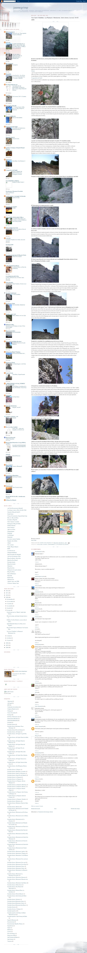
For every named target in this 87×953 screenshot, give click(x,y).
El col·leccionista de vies (12, 84)
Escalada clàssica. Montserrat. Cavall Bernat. (17, 855)
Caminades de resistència (13, 707)
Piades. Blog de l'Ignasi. (12, 546)
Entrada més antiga (75, 808)
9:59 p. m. (37, 642)
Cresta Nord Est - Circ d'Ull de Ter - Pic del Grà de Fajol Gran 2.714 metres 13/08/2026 (18, 77)
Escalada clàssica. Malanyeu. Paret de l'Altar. (17, 803)
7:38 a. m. (37, 690)
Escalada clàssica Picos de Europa (15, 730)
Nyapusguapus (10, 531)
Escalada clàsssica (11, 907)
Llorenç (37, 616)
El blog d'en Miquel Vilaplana (13, 352)
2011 (7, 593)
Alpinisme (9, 701)
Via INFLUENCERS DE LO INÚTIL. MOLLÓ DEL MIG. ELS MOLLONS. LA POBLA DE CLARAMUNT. (18, 46)
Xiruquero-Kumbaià (12, 552)
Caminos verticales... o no (12, 416)
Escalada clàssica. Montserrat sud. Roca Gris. (17, 833)
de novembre (10, 601)
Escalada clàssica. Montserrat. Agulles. (16, 851)
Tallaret (33, 71)
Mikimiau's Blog (10, 324)
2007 (7, 645)
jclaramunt (37, 592)
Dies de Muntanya (11, 573)
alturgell (8, 454)
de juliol (9, 608)
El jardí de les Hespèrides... (12, 475)
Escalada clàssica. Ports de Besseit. (15, 894)
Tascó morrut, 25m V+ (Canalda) (19, 96)
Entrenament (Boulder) (12, 718)
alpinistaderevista (39, 576)
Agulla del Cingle (15, 197)
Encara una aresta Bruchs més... (18, 353)
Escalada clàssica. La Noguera (14, 777)
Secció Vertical (10, 527)
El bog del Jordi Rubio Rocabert (13, 341)
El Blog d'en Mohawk (11, 500)
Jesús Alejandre (38, 706)
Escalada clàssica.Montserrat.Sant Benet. (16, 905)
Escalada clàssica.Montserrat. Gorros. (15, 903)
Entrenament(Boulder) (12, 720)
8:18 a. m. (37, 704)
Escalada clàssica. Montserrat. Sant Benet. (17, 883)
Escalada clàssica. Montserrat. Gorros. (16, 868)
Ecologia (9, 714)
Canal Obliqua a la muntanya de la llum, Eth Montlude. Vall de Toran (19, 387)
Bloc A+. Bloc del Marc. (13, 518)
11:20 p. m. (37, 681)
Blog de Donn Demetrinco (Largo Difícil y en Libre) (16, 443)
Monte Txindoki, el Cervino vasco (19, 283)
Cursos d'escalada (11, 713)
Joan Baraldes (38, 551)
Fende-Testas (10, 514)
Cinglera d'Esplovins (12, 709)
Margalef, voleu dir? (16, 407)
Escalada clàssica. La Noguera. (14, 779)
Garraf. (9, 927)
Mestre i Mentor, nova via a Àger (19, 315)
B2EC (8, 548)
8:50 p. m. (37, 607)
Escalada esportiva (11, 911)
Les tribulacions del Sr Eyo (12, 276)
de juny (9, 610)
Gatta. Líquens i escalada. (13, 521)
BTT (8, 705)
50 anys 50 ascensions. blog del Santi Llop (17, 516)
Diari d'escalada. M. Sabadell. (14, 554)
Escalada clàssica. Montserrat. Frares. (15, 866)
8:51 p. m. (37, 614)
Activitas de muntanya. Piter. (14, 556)
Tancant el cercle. (15, 138)
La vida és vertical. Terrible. (13, 539)
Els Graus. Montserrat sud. (13, 716)
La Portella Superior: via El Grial (19, 364)
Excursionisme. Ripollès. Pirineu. (15, 924)
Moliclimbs (8, 395)
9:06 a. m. (37, 715)
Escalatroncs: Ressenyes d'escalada (14, 191)
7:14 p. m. (37, 562)
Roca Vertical (9, 465)
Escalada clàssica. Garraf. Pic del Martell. (16, 775)
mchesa (36, 585)
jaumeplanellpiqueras (20, 671)
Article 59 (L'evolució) (17, 256)
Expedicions (10, 926)
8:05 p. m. (37, 574)
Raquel (36, 602)
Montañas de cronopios (11, 206)
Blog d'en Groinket (10, 331)
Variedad (14, 417)
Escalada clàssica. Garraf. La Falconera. (16, 773)
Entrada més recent (35, 808)
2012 (7, 590)
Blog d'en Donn (11, 571)
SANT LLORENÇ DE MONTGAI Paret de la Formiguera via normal (17, 173)
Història (9, 929)
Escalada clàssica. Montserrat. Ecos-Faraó (17, 864)
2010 (7, 595)
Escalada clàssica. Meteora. (13, 806)
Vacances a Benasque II (17, 466)
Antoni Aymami (38, 726)
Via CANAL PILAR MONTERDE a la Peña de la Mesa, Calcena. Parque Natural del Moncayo (19, 88)
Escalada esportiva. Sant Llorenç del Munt (17, 916)
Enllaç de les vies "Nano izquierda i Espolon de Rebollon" (19, 34)
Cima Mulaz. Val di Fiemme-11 (18, 161)
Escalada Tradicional (11, 293)
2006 (7, 647)
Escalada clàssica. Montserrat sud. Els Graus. (17, 812)
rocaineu (8, 95)
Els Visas (8, 53)
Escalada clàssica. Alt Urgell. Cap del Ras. (17, 733)
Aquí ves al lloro (11, 529)
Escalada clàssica (11, 724)
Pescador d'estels (11, 562)
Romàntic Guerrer (10, 137)
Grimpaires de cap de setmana (14, 570)
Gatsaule (37, 609)
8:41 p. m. (37, 600)
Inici (55, 808)
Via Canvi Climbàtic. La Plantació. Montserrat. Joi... (15, 632)
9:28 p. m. (37, 803)
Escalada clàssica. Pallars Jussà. (14, 885)
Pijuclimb (9, 575)
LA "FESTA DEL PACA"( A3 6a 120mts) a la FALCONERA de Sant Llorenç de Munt (19, 220)
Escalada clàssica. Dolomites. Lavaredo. (16, 771)
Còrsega (9, 711)
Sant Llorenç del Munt (12, 937)
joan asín (8, 42)
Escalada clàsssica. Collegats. (14, 909)
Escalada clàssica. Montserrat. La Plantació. (17, 870)
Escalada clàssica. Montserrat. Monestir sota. (17, 879)
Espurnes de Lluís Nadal (12, 126)
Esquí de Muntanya (11, 920)
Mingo (36, 735)
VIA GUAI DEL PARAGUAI (18, 305)
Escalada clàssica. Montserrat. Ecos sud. (16, 862)
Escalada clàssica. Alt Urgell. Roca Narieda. (17, 755)
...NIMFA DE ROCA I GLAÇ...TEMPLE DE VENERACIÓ (15, 384)
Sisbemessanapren (10, 32)
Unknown (37, 779)
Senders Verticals (11, 525)
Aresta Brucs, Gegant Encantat (18, 374)
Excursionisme (10, 922)
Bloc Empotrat (9, 63)
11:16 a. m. (37, 792)
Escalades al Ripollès (12, 519)
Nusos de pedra (9, 282)
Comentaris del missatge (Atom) (45, 812)
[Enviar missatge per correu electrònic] (68, 542)
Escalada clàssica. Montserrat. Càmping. (16, 853)
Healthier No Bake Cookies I (18, 182)
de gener (9, 640)
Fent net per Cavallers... (17, 476)
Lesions (9, 931)
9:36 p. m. (37, 750)
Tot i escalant (10, 545)
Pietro (36, 717)
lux (36, 629)
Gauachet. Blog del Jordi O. (13, 512)
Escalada (9, 722)
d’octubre (9, 603)
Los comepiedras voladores (12, 180)
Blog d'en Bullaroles (11, 116)
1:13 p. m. (37, 733)
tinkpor (9, 543)
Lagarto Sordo (9, 373)
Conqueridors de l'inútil (36, 78)
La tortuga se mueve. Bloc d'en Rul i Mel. (17, 510)
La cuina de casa (11, 550)
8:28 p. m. (37, 589)
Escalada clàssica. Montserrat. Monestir (16, 877)
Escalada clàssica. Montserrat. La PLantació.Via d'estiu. (53, 544)
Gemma (37, 683)
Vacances (9, 941)
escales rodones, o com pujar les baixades (16, 196)
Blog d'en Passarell (10, 437)
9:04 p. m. (37, 627)
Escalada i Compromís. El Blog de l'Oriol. (16, 255)
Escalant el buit (9, 244)
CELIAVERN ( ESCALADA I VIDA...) (15, 217)
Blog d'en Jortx (10, 568)
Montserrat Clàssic (10, 362)
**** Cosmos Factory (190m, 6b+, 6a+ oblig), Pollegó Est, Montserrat (18, 108)
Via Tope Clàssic (15, 396)
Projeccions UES (11, 935)
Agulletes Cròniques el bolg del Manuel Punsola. (15, 148)
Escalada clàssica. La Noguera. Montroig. (16, 784)
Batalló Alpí (10, 577)
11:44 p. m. (37, 777)
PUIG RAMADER (16, 332)
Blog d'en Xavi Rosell (12, 560)
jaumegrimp (20, 7)
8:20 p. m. (37, 583)
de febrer (9, 638)
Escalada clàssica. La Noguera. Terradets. (16, 799)
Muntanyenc (9, 159)
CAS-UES (8, 238)
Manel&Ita (8, 74)
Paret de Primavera (16, 455)
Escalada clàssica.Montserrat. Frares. (15, 901)
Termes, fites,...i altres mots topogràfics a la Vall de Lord (18, 429)
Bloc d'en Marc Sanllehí (11, 427)
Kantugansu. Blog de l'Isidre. (14, 523)
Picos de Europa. (11, 933)
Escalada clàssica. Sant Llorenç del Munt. (17, 896)
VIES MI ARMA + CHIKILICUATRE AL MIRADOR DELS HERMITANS (17, 56)
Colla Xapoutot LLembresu (12, 265)
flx (35, 692)
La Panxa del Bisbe (16, 294)
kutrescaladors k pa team (12, 227)
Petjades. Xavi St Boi (12, 541)
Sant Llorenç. (10, 939)
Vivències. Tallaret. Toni (13, 583)
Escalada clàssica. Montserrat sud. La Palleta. (17, 815)
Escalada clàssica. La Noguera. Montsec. (16, 786)
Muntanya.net (9, 486)
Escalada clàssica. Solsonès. (13, 899)
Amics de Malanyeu (10, 192)
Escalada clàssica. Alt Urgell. (14, 732)
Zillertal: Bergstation (10, 439)
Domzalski (9, 537)
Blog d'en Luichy (11, 564)
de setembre (10, 606)
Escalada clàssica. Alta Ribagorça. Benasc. (17, 766)
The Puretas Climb (10, 303)
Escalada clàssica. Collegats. (14, 769)
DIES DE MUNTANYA (11, 406)
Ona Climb (33, 540)
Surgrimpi (9, 533)
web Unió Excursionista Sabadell (15, 508)
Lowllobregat (10, 535)
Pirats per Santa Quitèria (17, 117)
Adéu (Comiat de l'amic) (17, 487)
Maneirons (9, 566)
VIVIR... (14, 208)
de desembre (10, 599)
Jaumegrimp (38, 644)
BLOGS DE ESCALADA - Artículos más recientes (15, 497)
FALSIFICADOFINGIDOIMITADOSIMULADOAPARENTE (19, 446)
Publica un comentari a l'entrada (37, 806)
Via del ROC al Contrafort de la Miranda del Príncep (18, 128)
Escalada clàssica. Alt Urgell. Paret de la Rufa (17, 737)
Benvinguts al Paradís (11, 105)
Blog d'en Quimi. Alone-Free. (14, 558)
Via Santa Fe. (15, 65)
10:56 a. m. (37, 724)
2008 (7, 643)
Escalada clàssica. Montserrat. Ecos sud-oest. (17, 859)
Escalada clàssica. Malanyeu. (14, 801)
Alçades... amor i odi (11, 314)
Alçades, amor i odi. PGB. (13, 581)
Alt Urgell (9, 703)
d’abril (9, 636)
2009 (7, 597)
